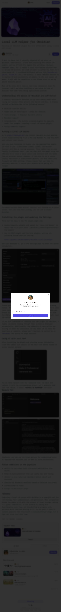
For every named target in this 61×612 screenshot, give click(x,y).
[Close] (48, 294)
